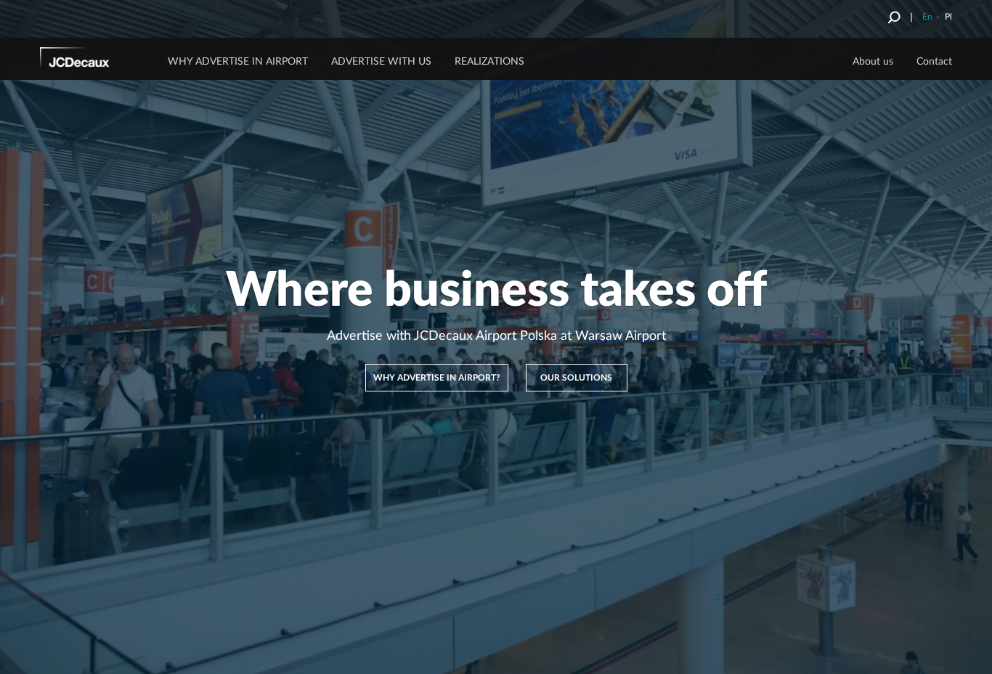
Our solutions (576, 377)
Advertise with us (381, 62)
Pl (948, 16)
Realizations (489, 62)
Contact (934, 62)
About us (873, 62)
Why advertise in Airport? (436, 377)
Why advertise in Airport (238, 62)
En (927, 16)
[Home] (94, 60)
